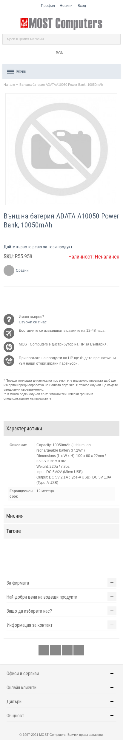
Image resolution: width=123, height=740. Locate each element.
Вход (82, 6)
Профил (48, 6)
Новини (66, 6)
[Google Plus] (56, 650)
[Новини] (78, 650)
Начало (9, 84)
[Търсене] (115, 39)
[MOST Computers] (61, 24)
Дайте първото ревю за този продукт (38, 247)
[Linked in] (67, 650)
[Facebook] (44, 650)
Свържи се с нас (33, 322)
